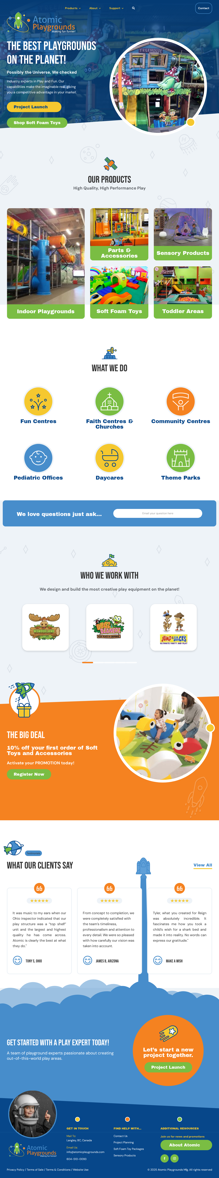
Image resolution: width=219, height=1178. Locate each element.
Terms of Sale (35, 1169)
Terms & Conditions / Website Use (67, 1169)
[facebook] (164, 1158)
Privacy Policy (15, 1169)
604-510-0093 (76, 1159)
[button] (87, 662)
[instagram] (174, 1158)
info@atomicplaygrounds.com (85, 1152)
